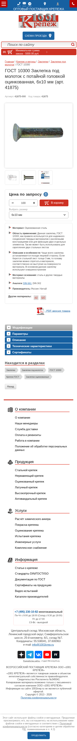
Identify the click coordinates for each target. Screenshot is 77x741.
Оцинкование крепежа (29, 530)
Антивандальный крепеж (31, 498)
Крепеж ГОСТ (12, 377)
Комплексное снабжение (31, 547)
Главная (9, 61)
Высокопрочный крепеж (30, 493)
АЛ (36, 297)
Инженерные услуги (28, 541)
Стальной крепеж (26, 470)
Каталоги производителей (31, 596)
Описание (19, 340)
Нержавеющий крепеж (29, 475)
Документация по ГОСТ (30, 579)
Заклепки (43, 61)
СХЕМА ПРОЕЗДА (36, 35)
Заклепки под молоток (32, 370)
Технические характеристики (32, 346)
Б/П (43, 297)
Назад (10, 386)
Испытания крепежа (28, 536)
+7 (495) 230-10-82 (26, 611)
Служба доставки (26, 429)
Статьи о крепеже (26, 567)
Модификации (22, 327)
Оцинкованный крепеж (29, 481)
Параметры (20, 333)
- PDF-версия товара (57, 310)
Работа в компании (27, 440)
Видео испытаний (26, 591)
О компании (22, 417)
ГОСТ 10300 (55, 370)
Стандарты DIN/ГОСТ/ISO (32, 573)
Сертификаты (21, 352)
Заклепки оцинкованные (37, 377)
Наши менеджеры (26, 423)
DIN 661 (27, 283)
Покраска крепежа (26, 524)
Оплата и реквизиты (28, 435)
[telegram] (29, 3)
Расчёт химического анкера (32, 518)
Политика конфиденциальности (38, 697)
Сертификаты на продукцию (33, 585)
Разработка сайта (31, 661)
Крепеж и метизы (26, 61)
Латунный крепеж (26, 487)
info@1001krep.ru (43, 644)
